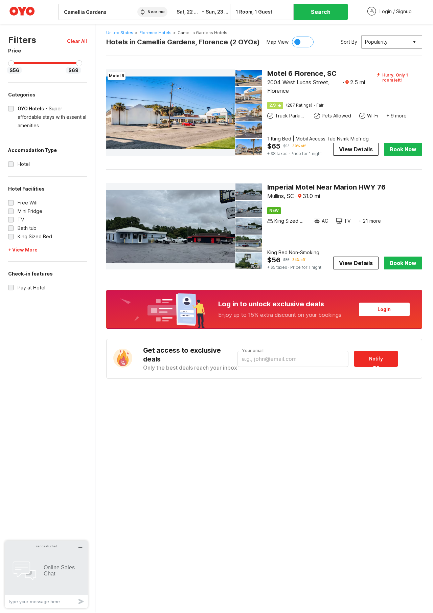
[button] (77, 41)
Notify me (376, 361)
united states (119, 32)
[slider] (11, 63)
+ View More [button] (23, 250)
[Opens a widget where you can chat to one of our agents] (46, 574)
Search (321, 11)
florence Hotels (155, 32)
